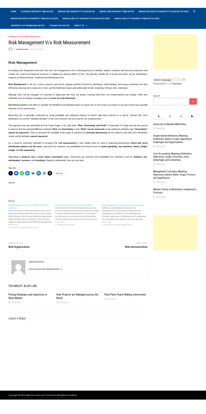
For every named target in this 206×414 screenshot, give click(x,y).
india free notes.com (35, 395)
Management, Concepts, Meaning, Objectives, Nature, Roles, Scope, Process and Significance (174, 174)
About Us (79, 25)
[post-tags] (192, 116)
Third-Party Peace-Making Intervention (125, 294)
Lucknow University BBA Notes (37, 11)
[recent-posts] (169, 116)
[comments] (180, 116)
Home (13, 11)
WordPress (62, 395)
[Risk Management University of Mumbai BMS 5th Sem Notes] (31, 216)
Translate (176, 83)
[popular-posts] (158, 116)
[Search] (193, 101)
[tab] (158, 116)
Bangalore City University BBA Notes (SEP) (136, 18)
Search (156, 95)
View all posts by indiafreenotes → (45, 269)
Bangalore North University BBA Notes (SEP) (34, 18)
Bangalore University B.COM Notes (76, 11)
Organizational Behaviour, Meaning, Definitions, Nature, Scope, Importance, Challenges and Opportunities (172, 139)
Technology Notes (59, 25)
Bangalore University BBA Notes (116, 11)
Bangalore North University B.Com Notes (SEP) (164, 11)
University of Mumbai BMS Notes (28, 25)
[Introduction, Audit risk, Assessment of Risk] (78, 215)
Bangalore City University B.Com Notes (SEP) (86, 18)
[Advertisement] (175, 51)
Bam (74, 395)
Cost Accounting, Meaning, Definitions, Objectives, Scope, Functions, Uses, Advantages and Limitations (172, 156)
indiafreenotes (22, 49)
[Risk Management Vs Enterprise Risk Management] (125, 215)
